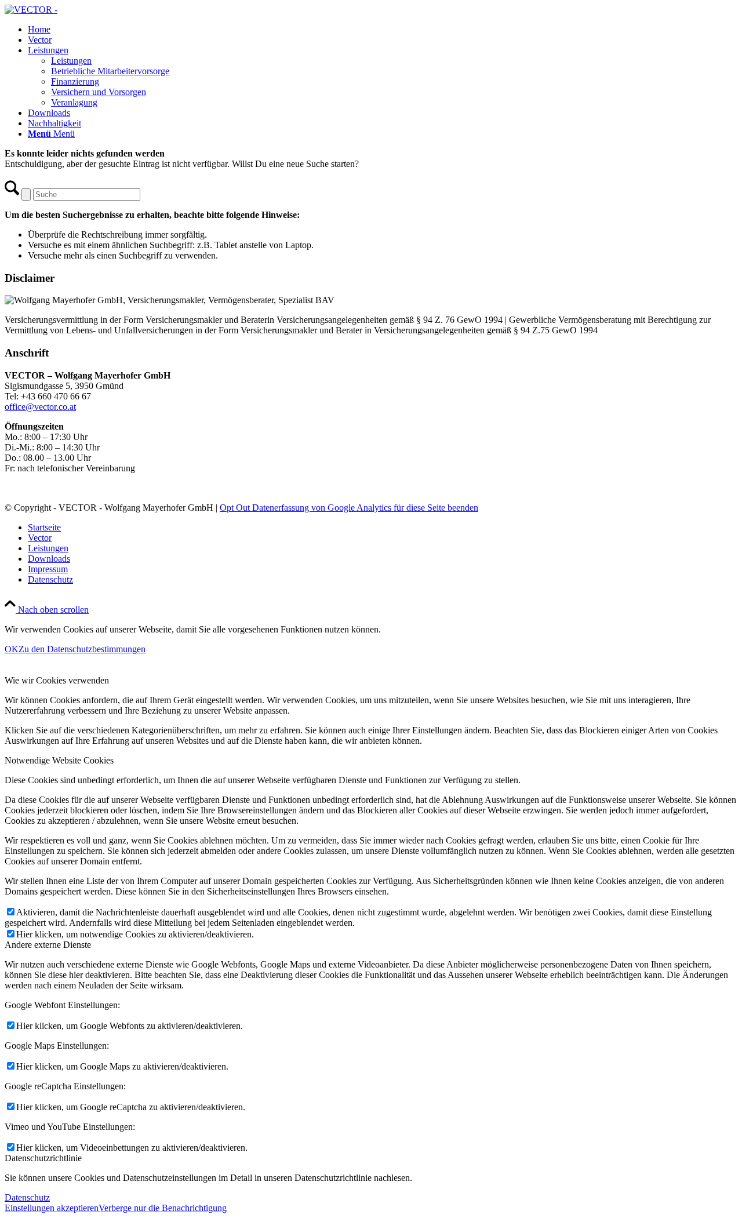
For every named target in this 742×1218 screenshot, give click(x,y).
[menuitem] (382, 29)
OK (12, 649)
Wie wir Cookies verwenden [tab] (57, 680)
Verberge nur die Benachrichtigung (163, 1208)
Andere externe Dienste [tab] (48, 945)
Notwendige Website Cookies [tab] (59, 760)
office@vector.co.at (40, 407)
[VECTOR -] (31, 9)
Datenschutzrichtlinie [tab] (43, 1158)
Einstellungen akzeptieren (52, 1208)
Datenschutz (27, 1197)
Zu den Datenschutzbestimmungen (82, 649)
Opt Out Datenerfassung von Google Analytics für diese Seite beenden (349, 507)
